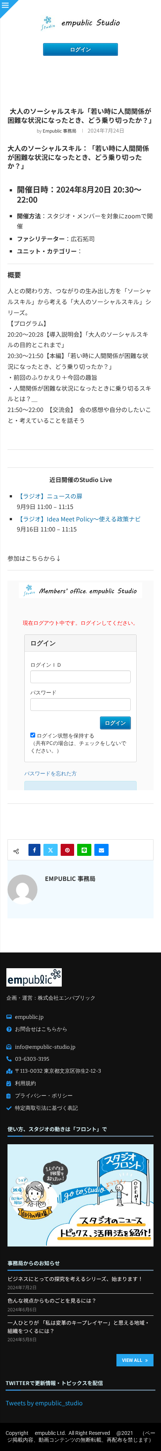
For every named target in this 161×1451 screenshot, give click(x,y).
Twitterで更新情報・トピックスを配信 (54, 1383)
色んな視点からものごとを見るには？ (52, 1300)
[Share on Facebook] (34, 850)
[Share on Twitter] (50, 850)
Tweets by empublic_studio (44, 1402)
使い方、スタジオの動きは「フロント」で (57, 1129)
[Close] (9, 9)
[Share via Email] (101, 850)
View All (132, 1360)
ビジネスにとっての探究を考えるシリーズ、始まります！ (75, 1278)
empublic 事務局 (59, 130)
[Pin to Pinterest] (67, 850)
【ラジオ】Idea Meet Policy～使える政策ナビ (79, 518)
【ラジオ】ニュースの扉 (49, 495)
